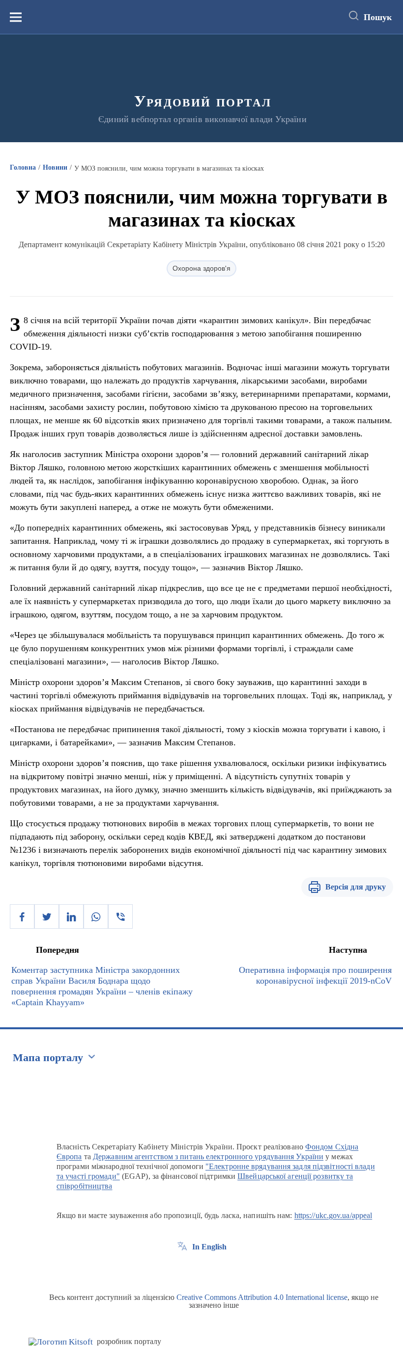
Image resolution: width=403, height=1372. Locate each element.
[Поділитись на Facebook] (22, 916)
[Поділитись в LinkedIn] (71, 916)
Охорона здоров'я (201, 268)
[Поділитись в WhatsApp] (96, 916)
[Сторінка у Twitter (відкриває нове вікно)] (200, 1269)
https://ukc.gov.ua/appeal (333, 1215)
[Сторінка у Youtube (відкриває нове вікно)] (219, 1269)
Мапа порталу (48, 1057)
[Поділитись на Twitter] (46, 916)
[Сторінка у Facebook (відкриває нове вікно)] (182, 1269)
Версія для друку (355, 887)
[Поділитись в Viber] (120, 916)
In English (209, 1247)
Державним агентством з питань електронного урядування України (208, 1156)
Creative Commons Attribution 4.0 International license (261, 1297)
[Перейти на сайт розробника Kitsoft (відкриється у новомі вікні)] (61, 1342)
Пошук (378, 17)
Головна (23, 167)
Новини (55, 167)
